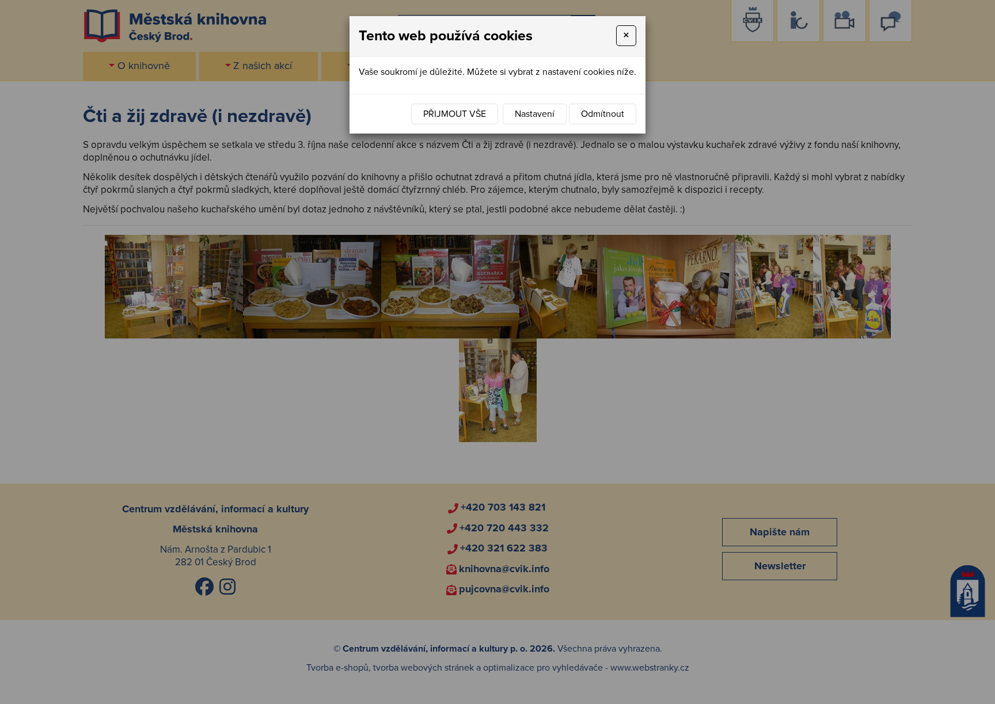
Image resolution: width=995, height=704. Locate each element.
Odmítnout (602, 114)
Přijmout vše (454, 114)
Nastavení (535, 114)
